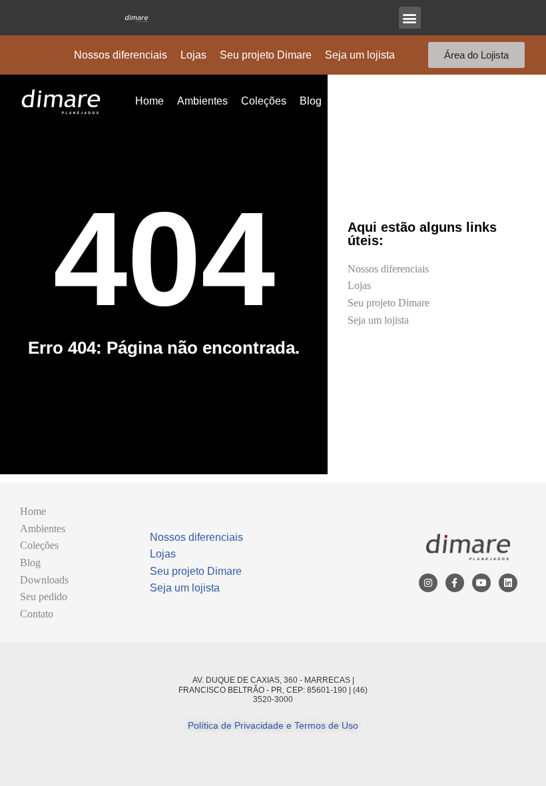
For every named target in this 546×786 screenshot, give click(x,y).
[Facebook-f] (454, 583)
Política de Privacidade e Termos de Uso (273, 725)
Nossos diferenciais (120, 55)
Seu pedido (429, 101)
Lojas (193, 55)
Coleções (263, 101)
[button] (410, 18)
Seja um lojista (360, 55)
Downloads (362, 101)
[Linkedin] (508, 583)
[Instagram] (428, 583)
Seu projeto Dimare (266, 55)
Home (149, 101)
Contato (488, 101)
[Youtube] (481, 583)
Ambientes (202, 101)
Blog (311, 101)
